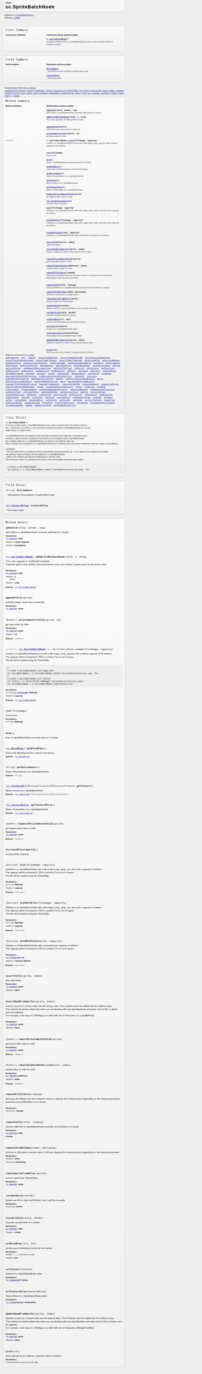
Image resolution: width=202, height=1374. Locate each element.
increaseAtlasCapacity (58, 201)
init (48, 208)
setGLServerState (69, 392)
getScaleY (95, 371)
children (49, 91)
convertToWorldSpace (46, 360)
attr (23, 358)
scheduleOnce (12, 389)
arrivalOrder (40, 91)
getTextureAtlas (54, 187)
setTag (9, 400)
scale (23, 93)
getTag (51, 374)
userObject (105, 93)
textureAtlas (53, 75)
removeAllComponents (49, 384)
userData (96, 93)
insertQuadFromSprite (57, 249)
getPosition (93, 368)
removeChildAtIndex (56, 292)
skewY (84, 93)
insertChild (52, 242)
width (7, 96)
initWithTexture (54, 233)
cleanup (32, 358)
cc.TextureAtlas (17, 505)
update (29, 405)
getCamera (98, 363)
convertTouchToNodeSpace (97, 358)
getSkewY (41, 374)
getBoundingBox (57, 363)
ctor (48, 153)
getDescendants (54, 173)
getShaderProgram (14, 374)
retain (79, 387)
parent (105, 91)
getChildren (12, 366)
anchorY (30, 91)
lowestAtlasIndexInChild (59, 259)
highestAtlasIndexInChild (59, 194)
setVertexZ (51, 400)
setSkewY (108, 397)
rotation (112, 91)
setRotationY (12, 397)
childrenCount (59, 91)
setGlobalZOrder (49, 392)
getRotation (27, 371)
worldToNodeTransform (64, 405)
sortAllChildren (93, 400)
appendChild (52, 127)
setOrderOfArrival (15, 395)
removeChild (52, 285)
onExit (100, 379)
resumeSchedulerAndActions (59, 387)
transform (47, 403)
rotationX (120, 91)
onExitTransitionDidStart (19, 381)
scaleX (29, 93)
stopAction (109, 400)
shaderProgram (67, 93)
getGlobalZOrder (82, 366)
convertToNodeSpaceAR (71, 358)
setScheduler (63, 397)
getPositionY (12, 371)
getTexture (51, 180)
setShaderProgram (81, 397)
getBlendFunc (53, 167)
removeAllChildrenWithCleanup (21, 384)
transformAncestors (64, 403)
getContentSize (63, 366)
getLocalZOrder (13, 368)
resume (40, 387)
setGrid (84, 392)
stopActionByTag (14, 403)
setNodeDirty (54, 93)
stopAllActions (32, 403)
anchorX (22, 91)
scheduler (43, 93)
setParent (32, 395)
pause (62, 381)
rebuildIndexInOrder (56, 266)
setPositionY (75, 395)
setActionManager (79, 389)
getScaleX (83, 371)
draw (48, 160)
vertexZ (114, 93)
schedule (101, 387)
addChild (50, 110)
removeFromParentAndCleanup (20, 387)
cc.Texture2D (21, 692)
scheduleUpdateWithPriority (53, 389)
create (70, 140)
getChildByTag (113, 363)
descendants (52, 69)
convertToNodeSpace (48, 358)
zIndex (17, 96)
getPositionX (108, 368)
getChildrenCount (29, 366)
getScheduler (109, 371)
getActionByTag (92, 360)
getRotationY (58, 371)
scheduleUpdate (29, 389)
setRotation (91, 395)
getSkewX (30, 374)
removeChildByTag (71, 384)
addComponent (12, 358)
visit (49, 350)
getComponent (46, 366)
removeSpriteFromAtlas (58, 299)
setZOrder (78, 400)
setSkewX (97, 397)
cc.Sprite (12, 539)
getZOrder (107, 374)
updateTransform (43, 405)
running (16, 93)
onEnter (59, 379)
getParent (79, 368)
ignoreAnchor (95, 91)
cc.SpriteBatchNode (56, 39)
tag (89, 93)
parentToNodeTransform (46, 381)
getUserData (63, 374)
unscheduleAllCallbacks (102, 403)
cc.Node (16, 18)
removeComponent (90, 384)
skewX (78, 93)
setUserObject (36, 400)
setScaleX (37, 397)
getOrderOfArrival (62, 368)
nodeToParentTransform (17, 379)
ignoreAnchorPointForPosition (21, 376)
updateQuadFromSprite (57, 340)
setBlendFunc (53, 319)
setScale (25, 397)
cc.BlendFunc (15, 748)
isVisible (92, 376)
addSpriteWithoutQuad (57, 117)
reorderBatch (53, 306)
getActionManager (111, 360)
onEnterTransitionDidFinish (80, 379)
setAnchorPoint (13, 392)
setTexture (51, 326)
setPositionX (60, 395)
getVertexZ (93, 374)
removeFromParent (110, 384)
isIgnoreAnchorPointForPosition (55, 376)
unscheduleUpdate (14, 405)
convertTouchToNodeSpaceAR (19, 360)
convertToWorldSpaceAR (70, 360)
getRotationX (42, 371)
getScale (71, 371)
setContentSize (31, 392)
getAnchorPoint (13, 363)
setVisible (64, 400)
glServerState (72, 91)
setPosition (45, 395)
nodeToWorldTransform (42, 379)
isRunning (79, 376)
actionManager (11, 91)
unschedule (82, 403)
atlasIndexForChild (56, 133)
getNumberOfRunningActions (37, 368)
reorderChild (53, 313)
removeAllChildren (55, 273)
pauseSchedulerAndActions (81, 381)
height (86, 91)
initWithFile (53, 220)
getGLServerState (101, 366)
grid (81, 91)
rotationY (8, 93)
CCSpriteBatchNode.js (24, 15)
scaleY (36, 93)
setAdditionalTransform (102, 389)
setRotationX (106, 395)
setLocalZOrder (98, 392)
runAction (90, 387)
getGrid (116, 366)
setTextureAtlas (54, 333)
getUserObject (78, 374)
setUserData (21, 400)
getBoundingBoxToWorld (79, 363)
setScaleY (50, 397)
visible (121, 93)
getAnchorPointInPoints (35, 363)
